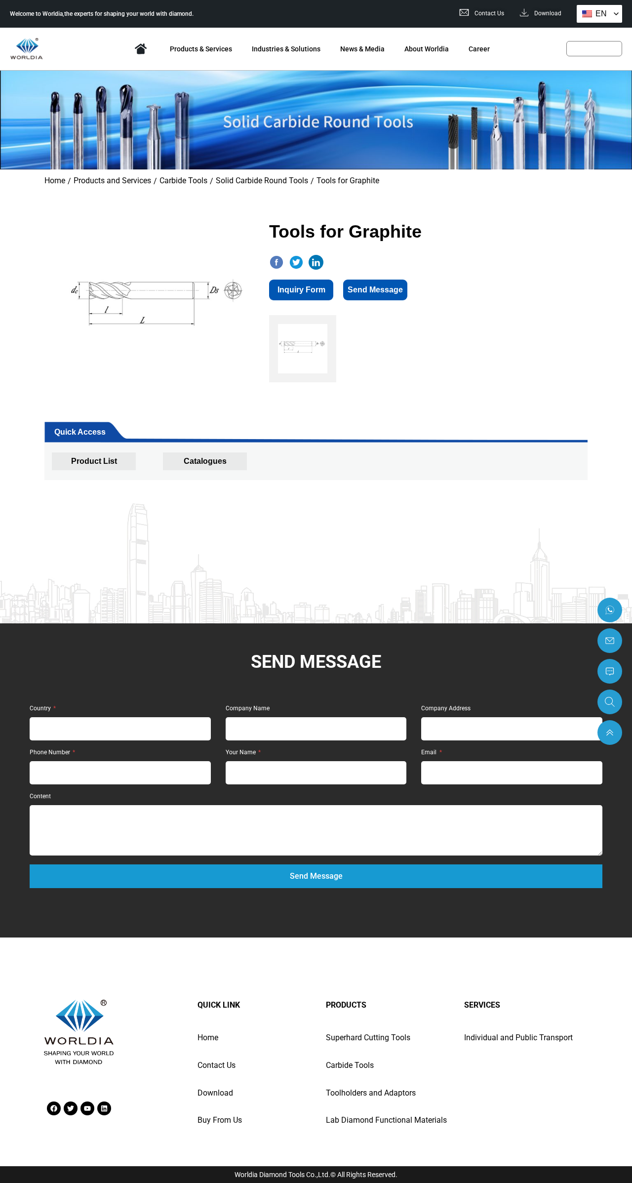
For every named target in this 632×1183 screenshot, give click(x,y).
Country (41, 708)
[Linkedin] (104, 1108)
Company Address (446, 708)
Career (479, 49)
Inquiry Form (301, 290)
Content (40, 796)
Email (429, 752)
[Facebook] (54, 1108)
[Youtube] (87, 1108)
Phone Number (51, 752)
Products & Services (201, 49)
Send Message (375, 290)
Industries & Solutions (286, 49)
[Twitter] (71, 1108)
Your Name (241, 752)
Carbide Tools (183, 180)
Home (140, 49)
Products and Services (112, 180)
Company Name (248, 708)
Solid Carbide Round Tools (262, 180)
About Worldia (426, 49)
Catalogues (205, 461)
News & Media (362, 49)
